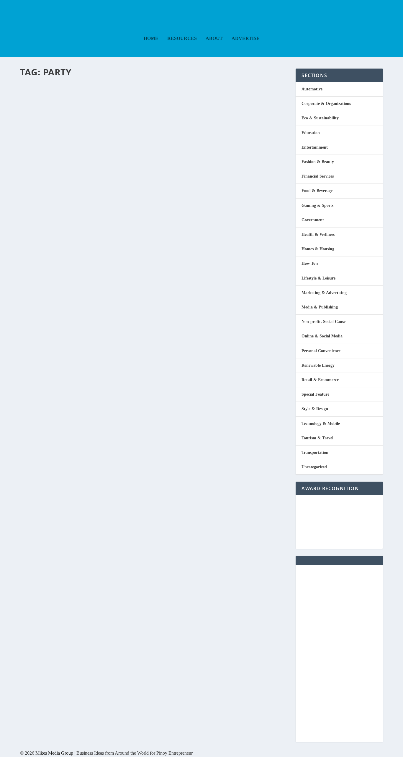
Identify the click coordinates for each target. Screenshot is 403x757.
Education (311, 133)
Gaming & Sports (317, 205)
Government (313, 220)
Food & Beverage (317, 191)
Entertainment (93, 102)
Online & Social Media (322, 336)
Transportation (315, 452)
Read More (44, 134)
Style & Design (315, 409)
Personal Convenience (321, 351)
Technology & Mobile (321, 423)
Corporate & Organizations (326, 103)
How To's (310, 263)
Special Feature (315, 394)
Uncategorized (314, 467)
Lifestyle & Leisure (318, 278)
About (214, 38)
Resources (182, 38)
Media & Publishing (320, 307)
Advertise (246, 38)
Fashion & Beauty (318, 162)
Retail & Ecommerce (320, 380)
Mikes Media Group (54, 753)
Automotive (312, 89)
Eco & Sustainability (320, 118)
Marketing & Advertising (324, 292)
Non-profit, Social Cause (323, 321)
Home (151, 38)
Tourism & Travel (317, 438)
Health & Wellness (318, 234)
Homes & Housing (318, 249)
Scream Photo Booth (79, 91)
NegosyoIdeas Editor (45, 102)
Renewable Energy (318, 365)
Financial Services (318, 176)
